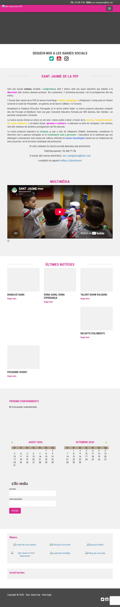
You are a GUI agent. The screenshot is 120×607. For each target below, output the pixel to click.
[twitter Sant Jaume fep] (52, 59)
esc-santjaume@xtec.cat (102, 2)
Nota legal (46, 594)
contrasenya (15, 499)
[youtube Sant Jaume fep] (60, 59)
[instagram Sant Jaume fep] (67, 59)
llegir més (11, 298)
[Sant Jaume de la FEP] (12, 8)
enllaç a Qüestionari (71, 160)
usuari (12, 489)
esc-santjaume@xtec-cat (76, 155)
